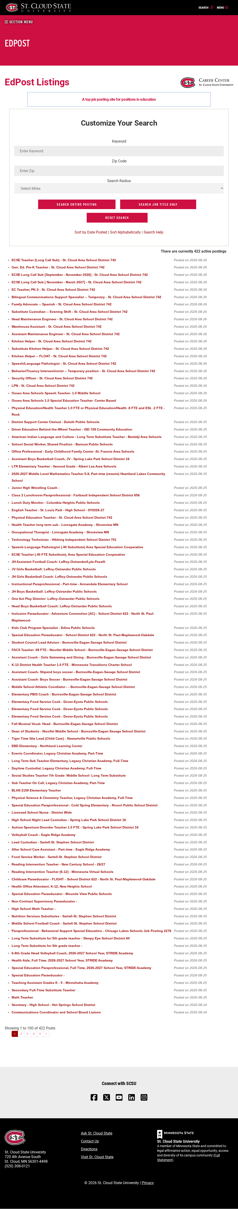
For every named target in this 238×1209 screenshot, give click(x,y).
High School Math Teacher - (34, 909)
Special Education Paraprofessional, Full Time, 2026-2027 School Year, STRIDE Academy (81, 968)
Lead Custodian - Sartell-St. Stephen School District (53, 842)
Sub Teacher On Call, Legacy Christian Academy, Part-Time (58, 783)
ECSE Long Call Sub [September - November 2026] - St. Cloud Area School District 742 (80, 275)
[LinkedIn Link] (131, 1098)
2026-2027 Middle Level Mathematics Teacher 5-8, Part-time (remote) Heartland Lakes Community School (88, 477)
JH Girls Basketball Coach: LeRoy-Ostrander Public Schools (59, 576)
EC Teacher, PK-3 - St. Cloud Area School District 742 (53, 289)
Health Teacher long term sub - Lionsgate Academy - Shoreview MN (65, 525)
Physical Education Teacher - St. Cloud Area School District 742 (62, 517)
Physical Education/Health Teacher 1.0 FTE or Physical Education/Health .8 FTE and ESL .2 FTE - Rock (88, 411)
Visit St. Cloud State (97, 1156)
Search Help (153, 232)
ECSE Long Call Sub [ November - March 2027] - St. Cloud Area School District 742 (77, 282)
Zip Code (119, 160)
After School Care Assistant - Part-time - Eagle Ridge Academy (61, 849)
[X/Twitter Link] (106, 1099)
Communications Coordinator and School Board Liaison (56, 1012)
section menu (20, 22)
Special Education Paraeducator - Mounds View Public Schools (62, 894)
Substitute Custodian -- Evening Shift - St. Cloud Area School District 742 (70, 312)
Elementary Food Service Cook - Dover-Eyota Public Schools (60, 702)
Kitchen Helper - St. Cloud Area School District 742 (52, 341)
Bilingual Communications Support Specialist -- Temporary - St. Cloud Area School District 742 (86, 297)
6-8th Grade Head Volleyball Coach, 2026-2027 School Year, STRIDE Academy (72, 953)
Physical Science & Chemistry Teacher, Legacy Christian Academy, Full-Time (72, 798)
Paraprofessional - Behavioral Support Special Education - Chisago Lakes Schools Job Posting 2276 (91, 931)
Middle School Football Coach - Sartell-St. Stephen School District (64, 923)
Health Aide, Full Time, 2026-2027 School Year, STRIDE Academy (62, 960)
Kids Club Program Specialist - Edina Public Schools (53, 628)
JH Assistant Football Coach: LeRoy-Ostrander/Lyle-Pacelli (58, 562)
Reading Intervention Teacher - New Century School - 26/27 (58, 864)
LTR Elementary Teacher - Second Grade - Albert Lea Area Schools (64, 466)
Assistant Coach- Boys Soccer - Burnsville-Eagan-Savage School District (69, 679)
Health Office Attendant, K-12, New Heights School (52, 886)
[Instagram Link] (144, 1099)
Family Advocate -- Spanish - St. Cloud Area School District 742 (62, 304)
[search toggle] (205, 7)
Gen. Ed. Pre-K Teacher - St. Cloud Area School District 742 (58, 267)
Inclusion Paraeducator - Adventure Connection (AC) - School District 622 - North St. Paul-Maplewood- (83, 617)
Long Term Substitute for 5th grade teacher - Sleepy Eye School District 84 (71, 938)
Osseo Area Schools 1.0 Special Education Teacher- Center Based (64, 400)
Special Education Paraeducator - (38, 975)
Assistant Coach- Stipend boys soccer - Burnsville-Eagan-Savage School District (76, 672)
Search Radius (119, 180)
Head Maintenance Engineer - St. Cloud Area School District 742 (62, 319)
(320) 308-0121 (17, 1165)
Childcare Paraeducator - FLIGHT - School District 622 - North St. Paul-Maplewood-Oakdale (83, 879)
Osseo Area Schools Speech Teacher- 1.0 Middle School (56, 393)
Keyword (119, 141)
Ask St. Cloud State (96, 1133)
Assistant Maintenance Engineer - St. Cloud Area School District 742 (66, 334)
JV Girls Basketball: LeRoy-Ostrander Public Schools (54, 569)
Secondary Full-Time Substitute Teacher (43, 990)
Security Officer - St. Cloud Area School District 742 (52, 378)
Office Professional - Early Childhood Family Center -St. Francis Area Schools (73, 451)
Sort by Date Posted (91, 232)
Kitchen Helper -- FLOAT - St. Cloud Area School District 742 (59, 356)
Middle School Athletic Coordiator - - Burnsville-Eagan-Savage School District (73, 687)
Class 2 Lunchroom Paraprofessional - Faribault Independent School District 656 (76, 495)
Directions (89, 1148)
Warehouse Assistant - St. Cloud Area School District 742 (57, 326)
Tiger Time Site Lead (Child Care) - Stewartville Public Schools (61, 738)
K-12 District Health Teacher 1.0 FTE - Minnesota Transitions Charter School (72, 665)
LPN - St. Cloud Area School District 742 (43, 385)
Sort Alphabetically (125, 232)
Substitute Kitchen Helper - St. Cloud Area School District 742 (60, 349)
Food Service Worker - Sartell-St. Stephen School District (57, 857)
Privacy (148, 1182)
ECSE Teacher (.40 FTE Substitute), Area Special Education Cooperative (68, 554)
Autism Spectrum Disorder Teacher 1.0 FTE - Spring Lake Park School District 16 (75, 827)
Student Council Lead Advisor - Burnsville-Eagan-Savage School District (69, 642)
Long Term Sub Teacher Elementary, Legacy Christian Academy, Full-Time (70, 761)
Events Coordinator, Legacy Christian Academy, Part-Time (57, 753)
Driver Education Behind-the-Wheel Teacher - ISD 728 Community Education (72, 429)
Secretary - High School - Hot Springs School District (53, 1005)
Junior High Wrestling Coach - (36, 488)
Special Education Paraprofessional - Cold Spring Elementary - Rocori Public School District (85, 805)
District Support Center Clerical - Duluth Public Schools (55, 422)
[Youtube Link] (119, 1099)
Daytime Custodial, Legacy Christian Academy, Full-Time (56, 768)
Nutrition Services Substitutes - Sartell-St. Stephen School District (64, 916)
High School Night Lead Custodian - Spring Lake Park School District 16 (69, 820)
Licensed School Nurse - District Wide (42, 812)
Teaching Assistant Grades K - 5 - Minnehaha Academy (55, 983)
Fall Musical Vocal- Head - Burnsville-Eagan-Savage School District (65, 724)
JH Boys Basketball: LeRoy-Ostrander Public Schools (54, 591)
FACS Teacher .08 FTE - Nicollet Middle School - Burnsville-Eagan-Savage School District (82, 650)
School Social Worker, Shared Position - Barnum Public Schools (62, 444)
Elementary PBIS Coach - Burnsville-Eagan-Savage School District (64, 694)
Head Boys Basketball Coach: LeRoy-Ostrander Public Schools (62, 606)
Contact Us (90, 1141)
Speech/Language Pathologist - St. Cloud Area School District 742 (64, 363)
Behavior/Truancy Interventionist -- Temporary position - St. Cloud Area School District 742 (83, 371)
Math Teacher (22, 997)
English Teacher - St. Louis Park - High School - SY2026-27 (58, 510)
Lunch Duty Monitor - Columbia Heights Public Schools (56, 502)
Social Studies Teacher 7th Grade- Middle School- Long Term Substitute (69, 775)
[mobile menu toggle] (222, 7)
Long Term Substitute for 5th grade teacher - (47, 946)
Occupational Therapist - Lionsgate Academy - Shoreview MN (60, 532)
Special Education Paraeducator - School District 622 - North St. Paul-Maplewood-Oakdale (83, 635)
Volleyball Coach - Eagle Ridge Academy (44, 835)
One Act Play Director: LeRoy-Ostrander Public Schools (55, 599)
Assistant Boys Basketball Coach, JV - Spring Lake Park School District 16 (70, 459)
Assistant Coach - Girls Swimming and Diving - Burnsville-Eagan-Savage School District (81, 657)
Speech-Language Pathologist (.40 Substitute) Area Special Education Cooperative (77, 547)
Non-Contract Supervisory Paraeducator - (44, 901)
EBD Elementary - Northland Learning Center (47, 746)
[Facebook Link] (94, 1099)
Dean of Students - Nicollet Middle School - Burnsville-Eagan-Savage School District (78, 731)
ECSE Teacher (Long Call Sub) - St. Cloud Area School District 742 (64, 260)
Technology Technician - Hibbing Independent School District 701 (64, 539)
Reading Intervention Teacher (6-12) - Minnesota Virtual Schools (62, 872)
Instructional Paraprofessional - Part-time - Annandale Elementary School (70, 584)
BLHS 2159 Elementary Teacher (36, 790)
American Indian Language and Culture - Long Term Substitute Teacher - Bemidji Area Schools (87, 437)
